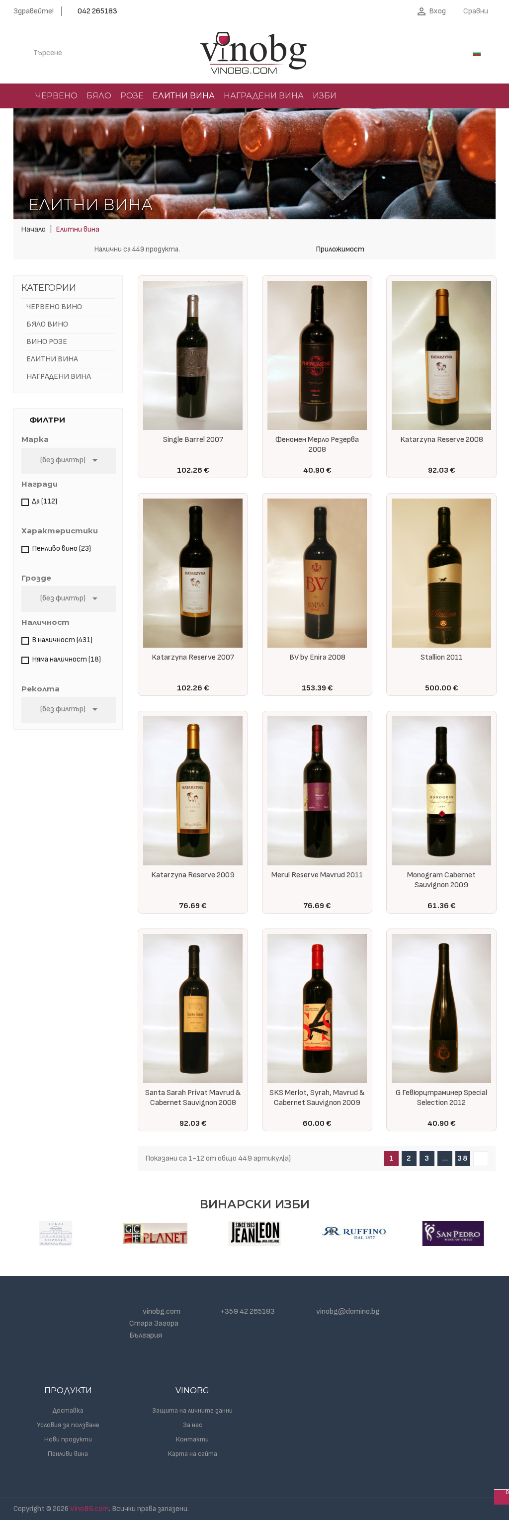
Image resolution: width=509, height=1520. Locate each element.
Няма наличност (66, 659)
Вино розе (46, 341)
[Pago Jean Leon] (254, 1233)
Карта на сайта (192, 1453)
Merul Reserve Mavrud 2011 (317, 875)
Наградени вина (58, 376)
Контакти (192, 1439)
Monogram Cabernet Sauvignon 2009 (441, 880)
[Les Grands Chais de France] (155, 1233)
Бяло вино (47, 324)
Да (44, 501)
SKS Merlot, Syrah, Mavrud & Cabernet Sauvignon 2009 (317, 1097)
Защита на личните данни (192, 1410)
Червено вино (54, 307)
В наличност (62, 640)
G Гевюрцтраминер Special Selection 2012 (441, 1097)
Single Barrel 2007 (193, 439)
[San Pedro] (453, 1233)
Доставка (68, 1410)
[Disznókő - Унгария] (55, 1233)
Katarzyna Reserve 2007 (193, 657)
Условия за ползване (68, 1425)
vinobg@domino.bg (348, 1311)
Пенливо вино (61, 548)
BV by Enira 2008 (317, 657)
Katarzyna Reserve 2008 (441, 439)
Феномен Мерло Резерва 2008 (317, 444)
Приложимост (340, 249)
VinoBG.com (89, 1509)
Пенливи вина (68, 1453)
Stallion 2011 (442, 657)
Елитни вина (52, 359)
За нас (192, 1425)
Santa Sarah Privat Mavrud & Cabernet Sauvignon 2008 (193, 1097)
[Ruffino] (354, 1233)
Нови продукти (68, 1439)
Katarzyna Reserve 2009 (193, 875)
